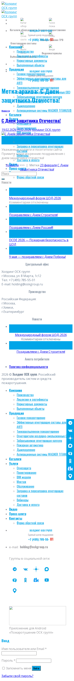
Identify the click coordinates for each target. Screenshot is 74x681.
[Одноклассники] (70, 461)
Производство (25, 51)
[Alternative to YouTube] (36, 580)
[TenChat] (70, 453)
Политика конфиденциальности (28, 366)
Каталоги (15, 114)
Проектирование (26, 472)
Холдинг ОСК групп (46, 130)
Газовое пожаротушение (31, 417)
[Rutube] (46, 580)
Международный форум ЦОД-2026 (35, 198)
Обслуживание (25, 141)
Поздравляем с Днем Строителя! (33, 215)
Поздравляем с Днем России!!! (31, 227)
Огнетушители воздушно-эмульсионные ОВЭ (43, 436)
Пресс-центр (17, 168)
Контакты (15, 518)
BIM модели (24, 477)
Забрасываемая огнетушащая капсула (39, 440)
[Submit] (3, 179)
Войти (36, 668)
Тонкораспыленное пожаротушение (38, 431)
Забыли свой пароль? (17, 676)
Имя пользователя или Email (24, 649)
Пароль (8, 660)
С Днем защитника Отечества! (31, 120)
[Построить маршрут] (70, 476)
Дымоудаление (26, 106)
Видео (13, 509)
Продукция (16, 69)
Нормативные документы (32, 60)
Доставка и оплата (28, 504)
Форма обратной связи (30, 177)
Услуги (13, 463)
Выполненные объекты (30, 65)
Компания (15, 47)
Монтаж (21, 137)
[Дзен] (70, 438)
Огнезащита (24, 468)
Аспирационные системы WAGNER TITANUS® (44, 110)
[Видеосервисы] (70, 468)
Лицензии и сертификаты (32, 56)
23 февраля (48, 165)
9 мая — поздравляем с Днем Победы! (37, 257)
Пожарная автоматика (30, 445)
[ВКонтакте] (70, 430)
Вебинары (22, 500)
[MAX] (70, 446)
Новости (6, 110)
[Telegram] (70, 423)
